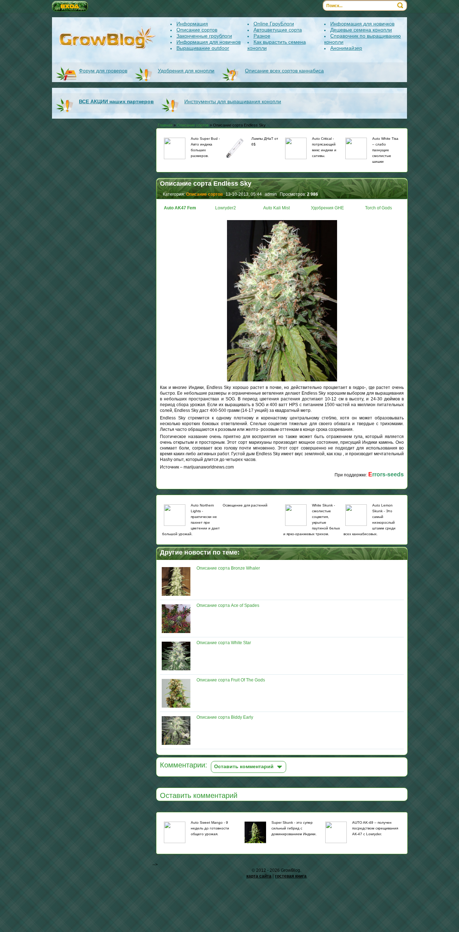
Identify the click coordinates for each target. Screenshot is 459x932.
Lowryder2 (225, 207)
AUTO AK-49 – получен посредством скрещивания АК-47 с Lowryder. (375, 828)
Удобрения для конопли (186, 70)
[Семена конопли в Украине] (295, 148)
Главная (165, 125)
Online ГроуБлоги (274, 24)
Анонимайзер (346, 48)
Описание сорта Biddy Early (225, 717)
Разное (262, 36)
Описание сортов (196, 30)
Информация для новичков (208, 42)
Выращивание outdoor (202, 48)
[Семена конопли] (174, 148)
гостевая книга (291, 876)
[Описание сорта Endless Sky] (282, 381)
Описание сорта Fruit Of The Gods (231, 680)
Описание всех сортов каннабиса (284, 70)
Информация (192, 24)
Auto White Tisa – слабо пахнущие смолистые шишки (385, 150)
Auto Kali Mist (276, 207)
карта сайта (258, 876)
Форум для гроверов (103, 70)
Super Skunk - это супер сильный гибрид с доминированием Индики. (294, 828)
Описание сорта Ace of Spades (228, 605)
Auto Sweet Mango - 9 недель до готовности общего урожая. (210, 828)
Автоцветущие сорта (278, 30)
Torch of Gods (378, 207)
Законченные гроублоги (204, 36)
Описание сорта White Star (224, 642)
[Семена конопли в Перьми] (295, 515)
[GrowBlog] (107, 37)
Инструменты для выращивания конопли (232, 101)
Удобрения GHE (327, 207)
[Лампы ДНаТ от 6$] (235, 149)
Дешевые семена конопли (361, 30)
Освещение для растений (245, 505)
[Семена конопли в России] (356, 515)
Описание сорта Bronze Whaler (228, 568)
